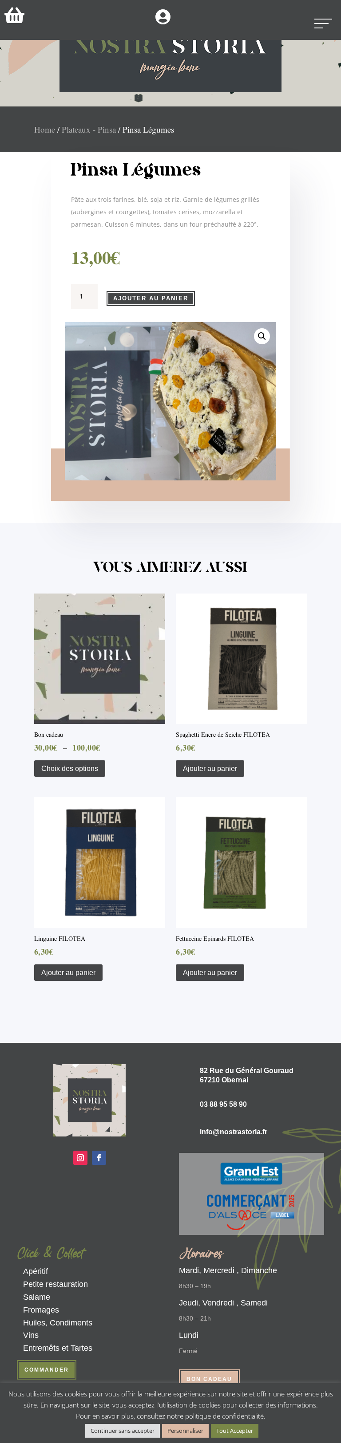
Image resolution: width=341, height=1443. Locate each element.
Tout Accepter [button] (234, 1431)
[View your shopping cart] (14, 15)
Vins (31, 1335)
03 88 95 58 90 (223, 1104)
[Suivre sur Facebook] (99, 1158)
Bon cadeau (209, 1379)
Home (44, 129)
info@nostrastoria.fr (233, 1132)
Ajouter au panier (150, 298)
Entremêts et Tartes (57, 1348)
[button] (262, 336)
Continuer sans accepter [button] (123, 1431)
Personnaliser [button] (185, 1431)
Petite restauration (55, 1284)
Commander (46, 1370)
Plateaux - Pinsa (89, 129)
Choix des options (69, 768)
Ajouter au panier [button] (210, 768)
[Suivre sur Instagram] (80, 1158)
